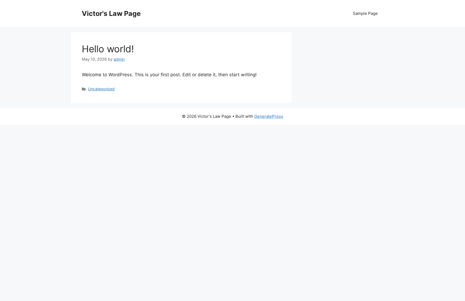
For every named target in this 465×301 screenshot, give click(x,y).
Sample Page (365, 13)
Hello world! (108, 48)
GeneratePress (268, 116)
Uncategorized (101, 89)
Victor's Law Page (111, 13)
